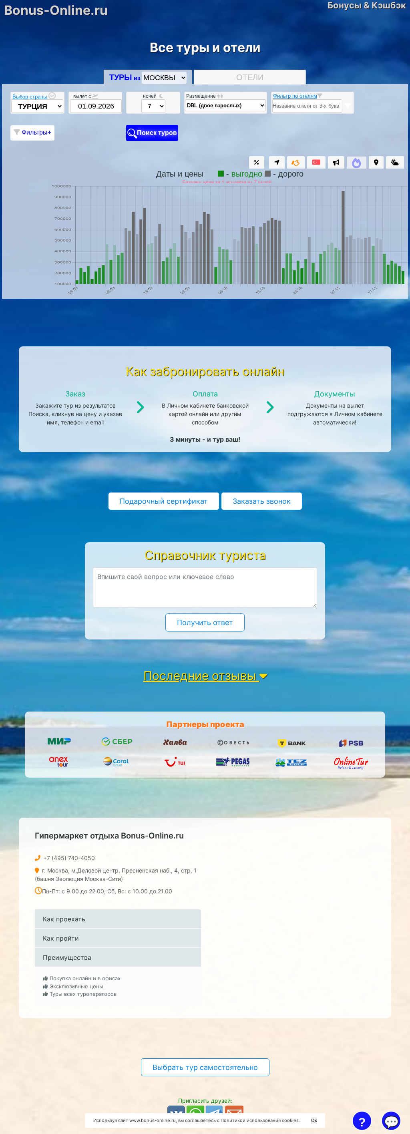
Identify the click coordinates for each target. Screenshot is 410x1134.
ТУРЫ (120, 77)
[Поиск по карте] (376, 162)
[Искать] (348, 106)
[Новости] (336, 162)
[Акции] (256, 162)
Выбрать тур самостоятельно (205, 1067)
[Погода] (395, 162)
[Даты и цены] (356, 164)
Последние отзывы (201, 675)
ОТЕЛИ (249, 77)
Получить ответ (205, 622)
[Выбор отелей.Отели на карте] (276, 162)
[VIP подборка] (295, 163)
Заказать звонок (262, 501)
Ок (314, 1120)
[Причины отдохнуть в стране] (316, 162)
